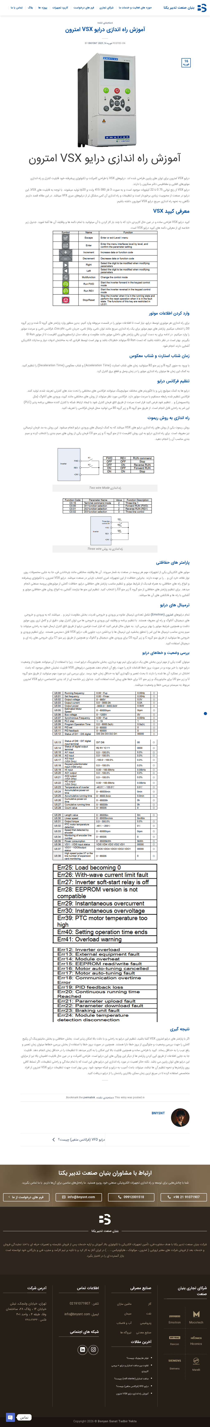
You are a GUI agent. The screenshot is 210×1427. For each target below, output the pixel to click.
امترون (143, 1250)
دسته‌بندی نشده (105, 23)
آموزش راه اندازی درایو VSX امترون (132, 1394)
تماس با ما (17, 8)
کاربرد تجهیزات (60, 8)
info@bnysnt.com (77, 1314)
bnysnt (92, 43)
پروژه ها (42, 8)
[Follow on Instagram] (93, 1350)
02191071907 (80, 1303)
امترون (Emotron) (162, 614)
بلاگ (30, 8)
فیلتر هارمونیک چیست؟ (137, 1358)
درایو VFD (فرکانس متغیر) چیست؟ (81, 1139)
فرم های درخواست (83, 8)
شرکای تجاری (106, 8)
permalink (89, 1098)
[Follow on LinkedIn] (83, 1350)
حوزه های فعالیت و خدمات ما (135, 8)
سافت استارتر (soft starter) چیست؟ (131, 1379)
